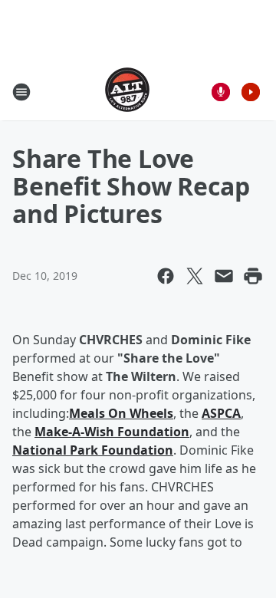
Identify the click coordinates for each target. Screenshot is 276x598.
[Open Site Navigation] (21, 92)
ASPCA (221, 413)
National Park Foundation (92, 450)
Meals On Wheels (121, 413)
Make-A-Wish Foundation (111, 431)
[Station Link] (127, 92)
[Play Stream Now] (251, 92)
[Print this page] (253, 276)
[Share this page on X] (194, 276)
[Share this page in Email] (224, 276)
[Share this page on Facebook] (165, 276)
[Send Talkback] (221, 92)
